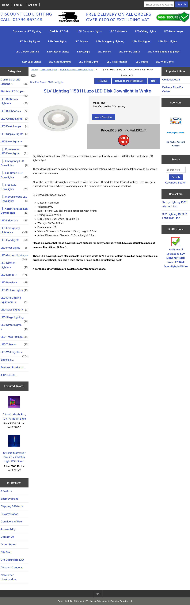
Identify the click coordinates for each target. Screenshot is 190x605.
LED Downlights (49, 69)
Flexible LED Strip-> (14, 92)
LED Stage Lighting (60, 61)
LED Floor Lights (167, 41)
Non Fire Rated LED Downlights (76, 69)
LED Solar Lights (31, 61)
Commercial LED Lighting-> (14, 81)
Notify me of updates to (176, 258)
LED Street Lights (89, 61)
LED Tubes (142, 61)
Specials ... (7, 359)
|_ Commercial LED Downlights (14, 151)
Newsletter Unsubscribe (8, 577)
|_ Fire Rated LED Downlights (14, 175)
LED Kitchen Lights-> (14, 265)
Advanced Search (175, 182)
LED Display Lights (29, 41)
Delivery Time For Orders (172, 89)
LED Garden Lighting (27, 51)
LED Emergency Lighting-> (14, 230)
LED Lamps (83, 51)
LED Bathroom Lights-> (14, 101)
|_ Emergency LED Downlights (14, 163)
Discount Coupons (12, 567)
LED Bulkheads (118, 31)
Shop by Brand (9, 498)
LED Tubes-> (14, 344)
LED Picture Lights (129, 51)
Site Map (6, 552)
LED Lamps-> (14, 274)
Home (5, 4)
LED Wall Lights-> (14, 353)
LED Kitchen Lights (58, 51)
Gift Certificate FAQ (12, 559)
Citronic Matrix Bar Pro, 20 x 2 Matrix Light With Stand (14, 457)
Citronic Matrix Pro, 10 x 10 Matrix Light (14, 416)
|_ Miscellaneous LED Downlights (14, 198)
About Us (6, 491)
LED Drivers (81, 41)
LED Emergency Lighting (110, 41)
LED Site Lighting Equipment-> (14, 300)
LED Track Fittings (117, 61)
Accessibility (8, 529)
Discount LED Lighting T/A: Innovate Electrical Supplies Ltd (103, 601)
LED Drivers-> (14, 220)
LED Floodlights (141, 41)
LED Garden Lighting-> (14, 256)
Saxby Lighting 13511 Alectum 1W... (174, 204)
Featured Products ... (13, 367)
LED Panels (104, 51)
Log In (18, 4)
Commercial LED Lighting (27, 31)
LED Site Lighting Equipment (164, 51)
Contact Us (7, 536)
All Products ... (9, 375)
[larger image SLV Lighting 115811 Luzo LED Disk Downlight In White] (58, 139)
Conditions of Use (11, 521)
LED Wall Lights (165, 61)
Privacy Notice (9, 513)
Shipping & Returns (12, 506)
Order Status (8, 544)
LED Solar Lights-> (14, 309)
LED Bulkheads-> (14, 110)
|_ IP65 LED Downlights (14, 187)
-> (14, 142)
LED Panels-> (14, 282)
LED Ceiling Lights (145, 31)
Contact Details (171, 79)
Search (175, 159)
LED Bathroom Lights (89, 31)
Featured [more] (14, 386)
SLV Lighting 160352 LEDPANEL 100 (174, 216)
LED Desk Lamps (173, 31)
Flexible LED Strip (59, 31)
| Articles (31, 4)
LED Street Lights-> (14, 327)
